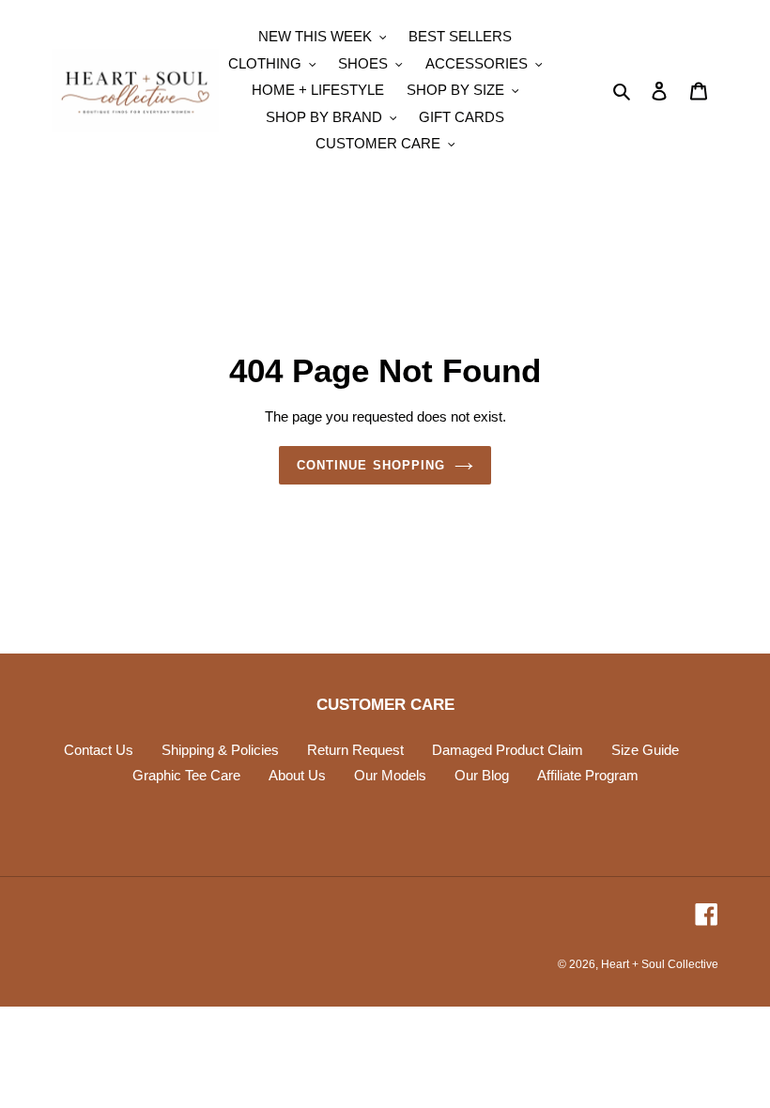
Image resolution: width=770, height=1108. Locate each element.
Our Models (390, 775)
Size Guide (645, 750)
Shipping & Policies (220, 750)
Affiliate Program (588, 775)
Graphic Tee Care (186, 775)
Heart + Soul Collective (659, 964)
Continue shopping (371, 465)
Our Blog (481, 775)
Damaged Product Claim (507, 750)
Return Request (355, 750)
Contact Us (98, 750)
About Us (297, 775)
